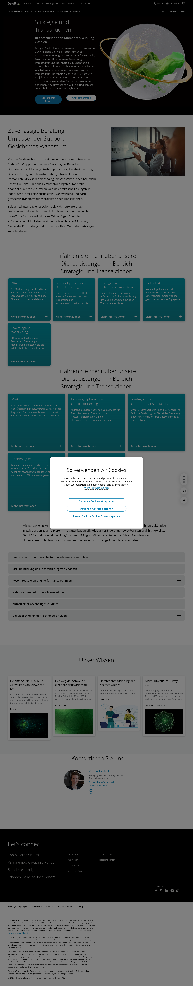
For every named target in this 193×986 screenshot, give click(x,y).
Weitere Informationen (96, 487)
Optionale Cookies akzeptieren (96, 501)
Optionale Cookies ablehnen (96, 508)
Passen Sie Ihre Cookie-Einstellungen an (96, 516)
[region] (96, 493)
